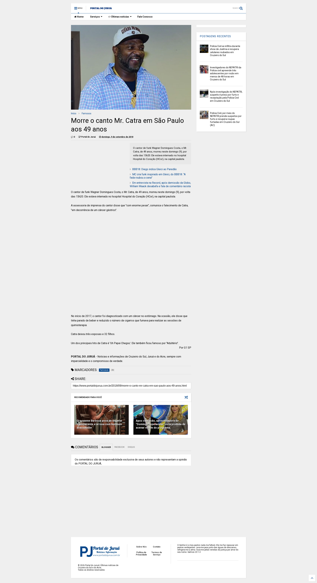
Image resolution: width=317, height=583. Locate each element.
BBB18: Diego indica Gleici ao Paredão (154, 169)
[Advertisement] (131, 240)
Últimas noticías (120, 16)
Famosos (86, 113)
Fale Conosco (145, 16)
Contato (156, 547)
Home (80, 16)
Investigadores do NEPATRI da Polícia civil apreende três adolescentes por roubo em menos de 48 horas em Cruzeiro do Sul (225, 73)
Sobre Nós (141, 547)
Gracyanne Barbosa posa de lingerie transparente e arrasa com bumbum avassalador (99, 424)
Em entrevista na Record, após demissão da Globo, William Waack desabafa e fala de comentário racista (160, 184)
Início (73, 113)
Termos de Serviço (156, 553)
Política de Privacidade (141, 553)
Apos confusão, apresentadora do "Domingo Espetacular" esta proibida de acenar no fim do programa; (160, 424)
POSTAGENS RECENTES (215, 36)
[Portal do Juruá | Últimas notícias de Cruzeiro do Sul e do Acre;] (101, 9)
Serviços (95, 16)
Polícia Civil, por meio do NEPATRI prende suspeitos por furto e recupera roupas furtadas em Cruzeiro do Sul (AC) (226, 119)
